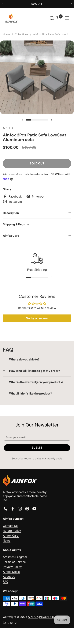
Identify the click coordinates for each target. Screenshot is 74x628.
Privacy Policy (12, 567)
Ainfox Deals (11, 572)
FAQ (5, 581)
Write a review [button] (37, 318)
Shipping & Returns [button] (16, 224)
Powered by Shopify (52, 617)
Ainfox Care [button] (11, 235)
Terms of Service (14, 562)
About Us (9, 576)
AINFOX (8, 128)
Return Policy (12, 530)
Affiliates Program (15, 557)
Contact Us (10, 526)
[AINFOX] (11, 18)
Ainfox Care (11, 535)
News (6, 540)
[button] (51, 18)
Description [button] (11, 213)
